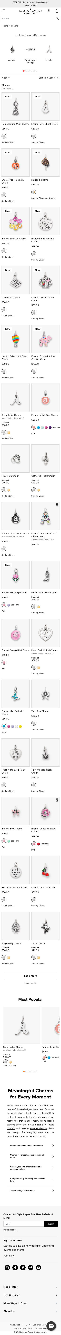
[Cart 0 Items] (57, 11)
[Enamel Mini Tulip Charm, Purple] (8, 605)
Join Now (9, 1255)
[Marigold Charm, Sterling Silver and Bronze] (33, 192)
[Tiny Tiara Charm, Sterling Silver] (4, 489)
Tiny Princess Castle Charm (42, 771)
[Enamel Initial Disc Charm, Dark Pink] (46, 427)
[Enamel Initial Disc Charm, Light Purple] (50, 427)
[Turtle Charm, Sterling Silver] (33, 957)
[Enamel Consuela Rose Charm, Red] (38, 844)
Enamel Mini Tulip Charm (14, 592)
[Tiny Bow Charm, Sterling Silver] (33, 723)
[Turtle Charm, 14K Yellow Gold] (38, 957)
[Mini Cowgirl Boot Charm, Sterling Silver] (33, 606)
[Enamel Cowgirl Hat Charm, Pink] (4, 662)
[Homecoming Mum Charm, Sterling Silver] (4, 136)
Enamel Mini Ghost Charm (44, 124)
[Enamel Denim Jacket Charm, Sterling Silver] (33, 312)
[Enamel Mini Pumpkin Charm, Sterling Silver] (4, 195)
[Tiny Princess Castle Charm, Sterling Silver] (33, 785)
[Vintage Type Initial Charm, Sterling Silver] (4, 549)
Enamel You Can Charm (14, 238)
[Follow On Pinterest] (30, 1267)
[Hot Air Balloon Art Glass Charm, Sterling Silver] (4, 371)
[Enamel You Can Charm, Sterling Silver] (4, 250)
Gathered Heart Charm (43, 476)
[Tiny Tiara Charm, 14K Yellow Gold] (8, 490)
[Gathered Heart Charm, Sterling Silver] (33, 489)
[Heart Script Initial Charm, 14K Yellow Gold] (38, 667)
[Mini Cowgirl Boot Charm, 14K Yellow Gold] (38, 606)
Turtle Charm (38, 943)
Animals (12, 60)
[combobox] (30, 18)
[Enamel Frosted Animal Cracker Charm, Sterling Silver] (33, 371)
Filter (5, 77)
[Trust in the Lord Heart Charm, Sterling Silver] (4, 785)
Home (5, 25)
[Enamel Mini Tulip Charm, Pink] (4, 604)
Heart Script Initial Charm (44, 650)
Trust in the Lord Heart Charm (13, 771)
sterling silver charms (19, 1124)
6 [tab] (36, 71)
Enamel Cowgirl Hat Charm (15, 650)
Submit (51, 1223)
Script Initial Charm (11, 415)
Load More (30, 976)
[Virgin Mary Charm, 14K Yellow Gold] (8, 957)
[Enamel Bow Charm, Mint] (8, 841)
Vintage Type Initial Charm (15, 533)
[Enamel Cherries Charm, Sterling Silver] (33, 899)
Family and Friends (30, 61)
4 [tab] (31, 71)
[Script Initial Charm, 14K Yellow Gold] (8, 432)
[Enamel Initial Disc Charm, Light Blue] (42, 427)
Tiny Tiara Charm (10, 476)
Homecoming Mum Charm (15, 124)
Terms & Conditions (23, 1328)
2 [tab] (26, 71)
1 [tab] (24, 71)
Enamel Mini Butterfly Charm (13, 712)
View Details (30, 5)
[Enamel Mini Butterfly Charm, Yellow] (20, 726)
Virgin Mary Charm (11, 943)
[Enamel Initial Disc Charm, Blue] (38, 427)
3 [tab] (29, 71)
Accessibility (41, 1328)
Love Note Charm (11, 297)
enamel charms (38, 1128)
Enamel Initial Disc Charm (44, 415)
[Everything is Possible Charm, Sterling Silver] (33, 253)
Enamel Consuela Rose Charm (43, 830)
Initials (49, 60)
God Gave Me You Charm (15, 887)
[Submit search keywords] (58, 18)
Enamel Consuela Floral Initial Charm (43, 535)
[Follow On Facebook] (23, 1267)
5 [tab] (34, 71)
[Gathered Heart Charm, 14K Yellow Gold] (38, 490)
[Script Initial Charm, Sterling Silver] (4, 432)
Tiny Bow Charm (39, 711)
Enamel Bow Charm (12, 828)
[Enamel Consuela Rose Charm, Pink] (33, 843)
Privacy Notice (9, 1229)
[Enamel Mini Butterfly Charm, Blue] (4, 726)
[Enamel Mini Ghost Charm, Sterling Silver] (33, 136)
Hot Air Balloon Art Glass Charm (14, 357)
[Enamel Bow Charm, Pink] (4, 840)
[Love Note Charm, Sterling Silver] (4, 309)
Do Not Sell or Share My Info (39, 1324)
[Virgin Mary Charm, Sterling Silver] (4, 957)
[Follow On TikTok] (15, 1267)
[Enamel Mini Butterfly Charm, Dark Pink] (8, 726)
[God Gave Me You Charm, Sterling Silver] (4, 899)
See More (56, 427)
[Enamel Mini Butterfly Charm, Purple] (12, 726)
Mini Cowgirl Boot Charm (44, 592)
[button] (51, 1326)
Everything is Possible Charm (42, 240)
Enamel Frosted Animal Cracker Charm (43, 357)
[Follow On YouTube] (38, 1267)
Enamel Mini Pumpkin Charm (13, 181)
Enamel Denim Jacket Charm (42, 299)
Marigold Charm (39, 179)
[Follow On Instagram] (7, 1267)
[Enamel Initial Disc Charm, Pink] (33, 427)
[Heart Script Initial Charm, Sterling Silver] (33, 667)
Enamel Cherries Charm (43, 887)
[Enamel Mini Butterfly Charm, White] (16, 726)
